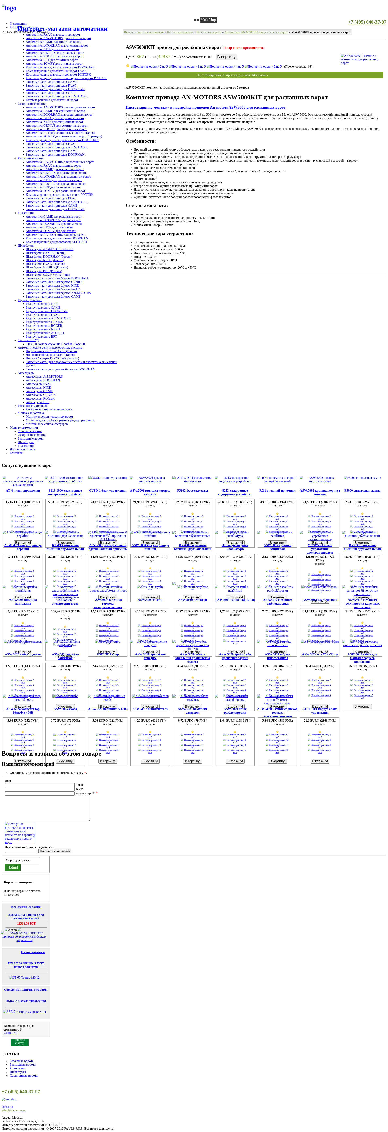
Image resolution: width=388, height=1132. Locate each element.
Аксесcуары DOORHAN (43, 380)
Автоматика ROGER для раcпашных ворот (55, 183)
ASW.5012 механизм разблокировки (277, 601)
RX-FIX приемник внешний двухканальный (65, 547)
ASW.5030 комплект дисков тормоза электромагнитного (277, 712)
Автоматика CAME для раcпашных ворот (55, 169)
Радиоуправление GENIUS (44, 322)
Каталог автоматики (180, 32)
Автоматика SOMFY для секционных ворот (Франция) (64, 136)
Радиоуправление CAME (43, 307)
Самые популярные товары (26, 989)
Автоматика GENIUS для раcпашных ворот (56, 172)
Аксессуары (26, 373)
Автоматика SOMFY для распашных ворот (55, 191)
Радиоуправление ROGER (44, 325)
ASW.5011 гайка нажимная (235, 599)
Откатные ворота (30, 431)
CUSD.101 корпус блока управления (320, 710)
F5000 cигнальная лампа (362, 490)
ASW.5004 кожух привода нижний (150, 547)
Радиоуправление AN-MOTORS (48, 318)
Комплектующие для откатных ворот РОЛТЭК (58, 74)
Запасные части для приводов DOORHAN (55, 89)
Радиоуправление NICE (42, 303)
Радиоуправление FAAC (43, 314)
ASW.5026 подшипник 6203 (108, 709)
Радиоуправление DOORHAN (47, 311)
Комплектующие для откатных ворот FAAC (56, 71)
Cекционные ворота (24, 1075)
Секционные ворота (32, 103)
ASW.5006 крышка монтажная (23, 601)
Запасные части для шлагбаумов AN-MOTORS (58, 293)
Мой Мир (208, 20)
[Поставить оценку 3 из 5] (187, 66)
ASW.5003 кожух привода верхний (23, 547)
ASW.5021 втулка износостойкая (277, 656)
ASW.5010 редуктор (192, 599)
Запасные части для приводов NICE (51, 92)
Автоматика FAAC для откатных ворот (53, 34)
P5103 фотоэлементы (192, 490)
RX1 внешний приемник (277, 490)
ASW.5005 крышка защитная (277, 547)
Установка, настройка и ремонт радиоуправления (60, 420)
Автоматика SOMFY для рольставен (51, 231)
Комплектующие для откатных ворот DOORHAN (60, 67)
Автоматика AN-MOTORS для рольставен (55, 234)
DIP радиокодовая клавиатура (235, 547)
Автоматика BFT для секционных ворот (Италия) (60, 132)
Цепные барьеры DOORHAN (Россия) (52, 358)
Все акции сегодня (26, 906)
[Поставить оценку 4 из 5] (225, 66)
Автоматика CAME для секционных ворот (55, 111)
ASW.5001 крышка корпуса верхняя (150, 492)
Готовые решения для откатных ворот (52, 100)
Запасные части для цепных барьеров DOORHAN (60, 369)
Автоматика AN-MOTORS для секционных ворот (60, 107)
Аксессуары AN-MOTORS (44, 376)
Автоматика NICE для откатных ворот (52, 49)
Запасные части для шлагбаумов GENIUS (54, 282)
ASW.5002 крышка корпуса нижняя (320, 492)
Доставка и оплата (22, 449)
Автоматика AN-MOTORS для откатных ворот (58, 38)
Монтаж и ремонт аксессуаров (47, 424)
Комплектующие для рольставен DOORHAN (57, 238)
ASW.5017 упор (108, 654)
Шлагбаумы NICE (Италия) (45, 260)
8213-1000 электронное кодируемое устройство (65, 492)
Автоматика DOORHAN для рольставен (54, 223)
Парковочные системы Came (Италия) (52, 351)
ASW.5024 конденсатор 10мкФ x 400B (23, 710)
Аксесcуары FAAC (39, 384)
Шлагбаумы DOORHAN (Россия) (49, 256)
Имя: (8, 781)
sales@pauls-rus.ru (14, 1110)
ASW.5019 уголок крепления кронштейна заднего (192, 658)
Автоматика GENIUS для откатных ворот (55, 52)
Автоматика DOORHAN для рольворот (53, 220)
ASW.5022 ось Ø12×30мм (320, 654)
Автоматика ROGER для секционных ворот (56, 129)
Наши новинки (33, 952)
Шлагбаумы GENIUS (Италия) (47, 267)
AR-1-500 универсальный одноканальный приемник (108, 547)
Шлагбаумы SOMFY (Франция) (48, 274)
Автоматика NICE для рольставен (49, 227)
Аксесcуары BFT (37, 402)
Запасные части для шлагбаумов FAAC (53, 289)
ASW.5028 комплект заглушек (192, 710)
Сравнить (10, 1032)
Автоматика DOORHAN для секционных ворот (59, 114)
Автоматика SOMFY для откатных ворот (54, 63)
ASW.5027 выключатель (150, 709)
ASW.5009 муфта (150, 599)
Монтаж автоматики (24, 427)
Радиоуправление (30, 300)
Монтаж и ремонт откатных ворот (49, 416)
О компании (18, 23)
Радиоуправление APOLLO (45, 333)
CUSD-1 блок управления (108, 490)
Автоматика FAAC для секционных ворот (55, 118)
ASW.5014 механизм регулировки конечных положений (362, 603)
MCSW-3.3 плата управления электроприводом (320, 548)
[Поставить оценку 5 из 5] (263, 66)
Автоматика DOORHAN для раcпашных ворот (58, 176)
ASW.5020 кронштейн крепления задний (235, 656)
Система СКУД (28, 340)
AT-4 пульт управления (23, 490)
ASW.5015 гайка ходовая (23, 654)
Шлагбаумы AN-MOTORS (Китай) (50, 249)
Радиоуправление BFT (41, 336)
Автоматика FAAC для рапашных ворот (53, 165)
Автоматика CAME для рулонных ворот (54, 216)
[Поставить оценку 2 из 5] (149, 66)
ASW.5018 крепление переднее (150, 656)
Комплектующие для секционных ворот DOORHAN (62, 140)
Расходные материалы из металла (49, 409)
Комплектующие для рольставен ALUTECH (56, 242)
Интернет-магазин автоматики (144, 32)
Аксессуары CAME (39, 391)
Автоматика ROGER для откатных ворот (54, 56)
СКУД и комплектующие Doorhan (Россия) (55, 344)
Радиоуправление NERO (43, 329)
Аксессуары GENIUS (40, 394)
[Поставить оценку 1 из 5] (128, 65)
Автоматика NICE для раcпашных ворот (54, 180)
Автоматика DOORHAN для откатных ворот (57, 45)
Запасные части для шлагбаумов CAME (53, 296)
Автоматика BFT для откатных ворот (52, 60)
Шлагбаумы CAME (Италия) (45, 253)
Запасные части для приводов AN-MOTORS (57, 96)
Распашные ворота (31, 158)
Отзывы (7, 1106)
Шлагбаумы (26, 245)
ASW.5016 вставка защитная (65, 656)
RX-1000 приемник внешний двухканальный (192, 547)
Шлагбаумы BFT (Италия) (44, 271)
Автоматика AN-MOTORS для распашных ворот (60, 162)
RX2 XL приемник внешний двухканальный (362, 547)
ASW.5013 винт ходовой (320, 599)
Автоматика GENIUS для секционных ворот (57, 125)
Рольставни (26, 213)
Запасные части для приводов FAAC (51, 85)
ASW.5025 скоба (65, 709)
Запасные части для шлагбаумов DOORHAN (57, 278)
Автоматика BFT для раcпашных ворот (53, 187)
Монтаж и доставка (31, 413)
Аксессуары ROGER (40, 398)
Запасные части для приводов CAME (51, 81)
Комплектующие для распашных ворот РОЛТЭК (59, 194)
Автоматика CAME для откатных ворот (53, 41)
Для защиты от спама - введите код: (29, 847)
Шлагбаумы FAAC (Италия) (45, 263)
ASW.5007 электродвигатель (65, 601)
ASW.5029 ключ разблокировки (235, 710)
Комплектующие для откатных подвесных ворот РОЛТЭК (66, 78)
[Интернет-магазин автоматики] (9, 8)
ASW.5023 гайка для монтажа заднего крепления (362, 658)
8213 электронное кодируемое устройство (235, 492)
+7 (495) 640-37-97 (367, 22)
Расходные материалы (33, 405)
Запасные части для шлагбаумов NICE (52, 285)
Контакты (16, 453)
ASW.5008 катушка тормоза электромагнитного (108, 603)
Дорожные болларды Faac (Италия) (50, 354)
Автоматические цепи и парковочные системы (50, 347)
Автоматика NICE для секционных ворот (54, 122)
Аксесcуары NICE (38, 387)
